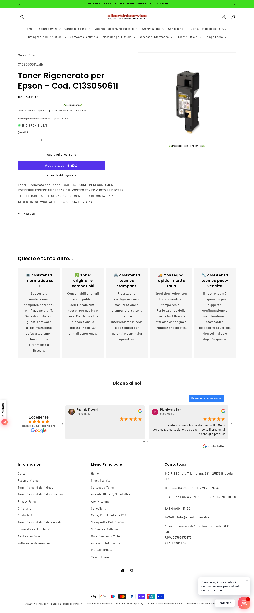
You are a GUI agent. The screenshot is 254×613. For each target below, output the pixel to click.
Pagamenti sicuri (29, 480)
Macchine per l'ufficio (105, 536)
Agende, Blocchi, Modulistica (110, 494)
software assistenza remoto (36, 543)
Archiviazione (100, 501)
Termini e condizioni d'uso (35, 487)
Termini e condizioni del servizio (40, 522)
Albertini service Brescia (47, 603)
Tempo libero (100, 557)
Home (95, 473)
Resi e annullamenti (31, 536)
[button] (22, 17)
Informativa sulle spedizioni (201, 603)
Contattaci (25, 515)
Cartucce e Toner (102, 487)
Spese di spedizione (49, 110)
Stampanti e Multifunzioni (108, 522)
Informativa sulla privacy (129, 603)
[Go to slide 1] (144, 441)
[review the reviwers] (140, 412)
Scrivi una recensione (206, 398)
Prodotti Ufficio (101, 550)
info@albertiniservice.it (195, 517)
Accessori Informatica (106, 543)
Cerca (22, 473)
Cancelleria (98, 508)
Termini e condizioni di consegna (40, 494)
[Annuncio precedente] (19, 4)
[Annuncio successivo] (234, 4)
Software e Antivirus (105, 529)
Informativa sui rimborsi (34, 529)
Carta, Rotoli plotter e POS (108, 515)
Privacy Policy (27, 501)
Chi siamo (24, 508)
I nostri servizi (101, 480)
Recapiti (224, 603)
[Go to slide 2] (147, 441)
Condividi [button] (28, 214)
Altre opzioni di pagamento (61, 175)
